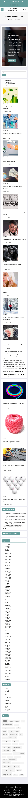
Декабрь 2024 (8, 574)
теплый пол (20, 371)
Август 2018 (7, 675)
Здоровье (9, 33)
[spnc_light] (26, 9)
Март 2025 (7, 570)
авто (7, 351)
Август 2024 (7, 580)
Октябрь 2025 (8, 559)
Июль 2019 (7, 661)
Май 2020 (7, 646)
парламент (5, 368)
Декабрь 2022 (8, 607)
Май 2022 (7, 615)
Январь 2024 (7, 590)
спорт (10, 371)
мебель (9, 367)
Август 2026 (7, 544)
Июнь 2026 (7, 547)
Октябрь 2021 (7, 624)
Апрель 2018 (7, 679)
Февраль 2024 (8, 589)
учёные (4, 376)
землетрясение (13, 360)
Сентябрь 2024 (8, 578)
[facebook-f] (10, 5)
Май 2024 (7, 584)
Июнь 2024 (7, 583)
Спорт (6, 707)
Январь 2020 (7, 652)
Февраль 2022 (8, 620)
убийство (14, 374)
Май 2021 (7, 632)
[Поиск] (23, 9)
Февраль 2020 (8, 651)
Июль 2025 (7, 564)
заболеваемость (11, 358)
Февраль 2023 (8, 604)
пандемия (20, 366)
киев (22, 362)
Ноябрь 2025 (7, 558)
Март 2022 (7, 618)
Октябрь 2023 (8, 595)
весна (14, 354)
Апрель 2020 (7, 648)
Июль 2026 (7, 546)
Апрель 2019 (7, 664)
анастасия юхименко (14, 351)
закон (16, 358)
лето (20, 364)
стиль (12, 371)
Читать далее (11, 60)
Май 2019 (7, 663)
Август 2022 (7, 611)
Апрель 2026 (7, 550)
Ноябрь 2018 (7, 672)
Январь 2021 (7, 638)
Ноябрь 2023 (7, 593)
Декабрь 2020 (8, 639)
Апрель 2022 (7, 617)
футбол (8, 376)
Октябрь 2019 (8, 657)
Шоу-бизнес (7, 709)
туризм (9, 374)
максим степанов (7, 753)
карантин (12, 362)
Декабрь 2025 (8, 556)
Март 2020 (7, 649)
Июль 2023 (7, 598)
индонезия (19, 360)
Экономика (5, 103)
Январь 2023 (7, 605)
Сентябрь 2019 (8, 658)
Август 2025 (7, 562)
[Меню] (2, 9)
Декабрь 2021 (7, 623)
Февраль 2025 (8, 571)
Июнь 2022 (7, 614)
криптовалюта (15, 364)
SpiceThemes (16, 795)
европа (21, 356)
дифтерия (15, 43)
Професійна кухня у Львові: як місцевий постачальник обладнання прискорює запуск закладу (13, 527)
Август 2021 (7, 627)
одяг (17, 366)
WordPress (17, 794)
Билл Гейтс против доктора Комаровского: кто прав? (14, 239)
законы (20, 358)
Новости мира (8, 697)
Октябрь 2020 (8, 642)
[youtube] (17, 5)
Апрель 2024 (7, 586)
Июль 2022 (7, 612)
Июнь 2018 (7, 676)
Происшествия (8, 703)
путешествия (22, 368)
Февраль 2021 (8, 636)
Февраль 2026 (8, 553)
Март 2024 (7, 587)
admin (10, 42)
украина (19, 45)
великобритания (7, 354)
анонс (20, 351)
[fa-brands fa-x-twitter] (12, 5)
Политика (7, 701)
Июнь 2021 (7, 630)
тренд (5, 374)
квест (20, 362)
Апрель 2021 (7, 633)
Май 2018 (7, 678)
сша (16, 371)
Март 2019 (7, 666)
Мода (6, 694)
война (10, 356)
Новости (11, 787)
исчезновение (6, 362)
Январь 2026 (7, 555)
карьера (16, 362)
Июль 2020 (7, 644)
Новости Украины (8, 698)
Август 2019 (7, 660)
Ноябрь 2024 (7, 575)
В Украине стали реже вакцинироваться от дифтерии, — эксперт (15, 38)
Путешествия (8, 704)
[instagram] (15, 5)
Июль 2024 (7, 581)
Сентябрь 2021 (8, 626)
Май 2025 (7, 567)
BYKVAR (14, 8)
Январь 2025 (7, 573)
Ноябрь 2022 (7, 608)
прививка (15, 45)
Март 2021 (7, 635)
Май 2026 (7, 549)
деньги (18, 356)
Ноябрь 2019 (7, 655)
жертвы (5, 358)
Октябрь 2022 (8, 610)
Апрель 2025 (7, 568)
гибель (13, 356)
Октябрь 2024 (8, 577)
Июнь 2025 (7, 565)
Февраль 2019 (8, 667)
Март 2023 (7, 602)
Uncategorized (8, 690)
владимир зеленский (8, 728)
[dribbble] (14, 5)
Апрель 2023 (7, 601)
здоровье (6, 360)
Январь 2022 (7, 621)
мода (13, 367)
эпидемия (10, 46)
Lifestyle (6, 688)
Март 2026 (7, 552)
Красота (6, 693)
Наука (6, 696)
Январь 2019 (7, 669)
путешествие (15, 368)
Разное (4, 400)
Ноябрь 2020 (7, 641)
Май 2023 (7, 599)
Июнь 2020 (7, 645)
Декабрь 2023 (8, 592)
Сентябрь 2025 (8, 561)
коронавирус (7, 364)
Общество (7, 700)
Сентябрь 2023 (8, 596)
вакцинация (10, 43)
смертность (5, 371)
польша (10, 368)
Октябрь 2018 (8, 673)
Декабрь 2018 (8, 670)
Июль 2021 (7, 629)
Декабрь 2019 (8, 654)
